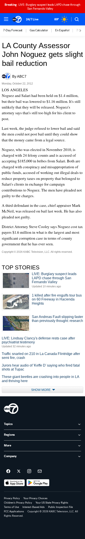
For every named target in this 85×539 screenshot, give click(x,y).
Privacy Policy (12, 498)
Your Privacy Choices (35, 498)
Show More (41, 390)
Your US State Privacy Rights (52, 502)
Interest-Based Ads (33, 507)
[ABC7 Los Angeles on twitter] (18, 471)
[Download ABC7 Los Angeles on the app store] (14, 482)
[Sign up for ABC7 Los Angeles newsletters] (39, 471)
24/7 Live (32, 19)
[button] (6, 19)
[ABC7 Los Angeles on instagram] (29, 471)
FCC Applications (14, 511)
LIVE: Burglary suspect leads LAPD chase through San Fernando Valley (42, 7)
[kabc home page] (11, 408)
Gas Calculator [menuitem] (39, 30)
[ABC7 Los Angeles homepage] (17, 19)
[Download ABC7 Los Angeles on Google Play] (38, 482)
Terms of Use (11, 507)
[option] (16, 30)
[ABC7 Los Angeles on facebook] (8, 471)
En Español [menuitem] (62, 30)
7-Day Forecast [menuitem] (12, 30)
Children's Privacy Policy (18, 502)
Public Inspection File (60, 507)
